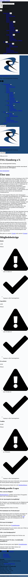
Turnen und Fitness (11, 100)
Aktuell (5, 123)
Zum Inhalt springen (5, 0)
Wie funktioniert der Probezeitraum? (10, 510)
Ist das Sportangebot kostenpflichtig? (10, 499)
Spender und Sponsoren (12, 121)
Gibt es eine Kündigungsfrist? (8, 532)
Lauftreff (11, 107)
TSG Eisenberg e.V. (5, 75)
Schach (8, 91)
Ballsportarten (9, 92)
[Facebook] (1, 81)
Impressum (5, 554)
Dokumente (9, 113)
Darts (7, 88)
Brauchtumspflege (10, 87)
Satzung (11, 114)
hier (23, 516)
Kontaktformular (15, 525)
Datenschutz (6, 555)
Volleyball (11, 99)
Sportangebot (6, 84)
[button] (14, 491)
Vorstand (8, 119)
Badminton (9, 85)
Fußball (11, 94)
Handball (11, 95)
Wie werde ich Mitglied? (6, 491)
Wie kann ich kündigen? (6, 522)
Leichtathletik (12, 109)
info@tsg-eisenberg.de (9, 563)
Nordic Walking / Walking (15, 110)
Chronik (8, 117)
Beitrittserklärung (13, 116)
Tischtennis (12, 98)
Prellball (11, 96)
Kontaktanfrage (7, 557)
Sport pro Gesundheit (14, 102)
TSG (4, 112)
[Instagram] (2, 81)
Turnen (11, 103)
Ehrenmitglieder (10, 120)
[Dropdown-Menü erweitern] (11, 84)
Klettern (11, 106)
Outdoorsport (9, 105)
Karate (7, 89)
